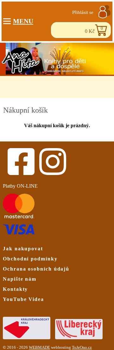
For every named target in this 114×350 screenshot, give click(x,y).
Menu (23, 21)
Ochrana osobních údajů (36, 269)
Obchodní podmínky (30, 258)
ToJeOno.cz (82, 347)
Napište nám (19, 279)
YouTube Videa (23, 299)
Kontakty (15, 289)
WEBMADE (39, 347)
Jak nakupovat (23, 248)
